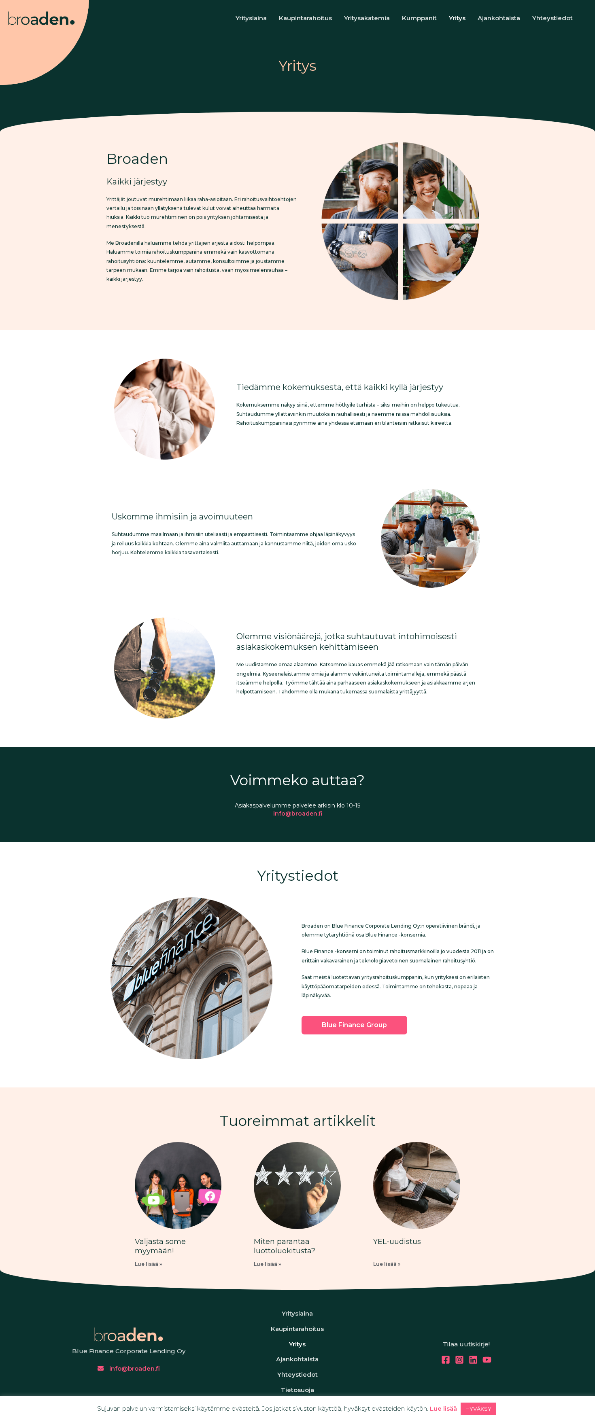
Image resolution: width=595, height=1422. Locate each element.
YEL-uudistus (397, 1241)
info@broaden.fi (297, 813)
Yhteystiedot (552, 18)
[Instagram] (459, 1359)
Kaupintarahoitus (305, 18)
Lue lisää (443, 1408)
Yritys (457, 18)
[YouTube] (486, 1359)
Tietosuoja (297, 1390)
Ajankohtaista (499, 18)
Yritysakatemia (367, 18)
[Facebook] (445, 1359)
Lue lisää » (148, 1264)
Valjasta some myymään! (160, 1246)
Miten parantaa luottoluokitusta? (284, 1246)
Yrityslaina (251, 18)
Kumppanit (419, 18)
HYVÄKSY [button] (478, 1408)
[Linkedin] (473, 1359)
